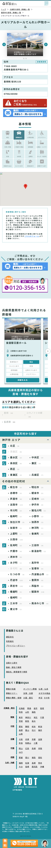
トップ (3, 9)
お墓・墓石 (28, 698)
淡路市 (17, 504)
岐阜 (34, 727)
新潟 (40, 727)
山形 (27, 712)
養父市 (16, 609)
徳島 (34, 758)
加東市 (16, 527)
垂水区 (16, 457)
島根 (34, 748)
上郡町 (16, 533)
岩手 (36, 708)
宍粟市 (16, 551)
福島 (34, 712)
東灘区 (16, 474)
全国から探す (12, 663)
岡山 (21, 748)
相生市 (16, 487)
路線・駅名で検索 (13, 667)
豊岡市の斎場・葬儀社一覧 (11, 13)
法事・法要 (28, 693)
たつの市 (17, 574)
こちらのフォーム (31, 236)
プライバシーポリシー (15, 646)
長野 (21, 730)
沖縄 (42, 767)
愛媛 (21, 758)
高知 (40, 758)
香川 (27, 758)
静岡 (27, 727)
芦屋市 (16, 498)
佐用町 (16, 545)
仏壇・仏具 (43, 689)
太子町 (16, 562)
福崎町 (16, 597)
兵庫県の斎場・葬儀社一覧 (20, 9)
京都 (34, 739)
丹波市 (17, 580)
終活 (40, 698)
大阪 (21, 739)
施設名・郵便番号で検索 (16, 672)
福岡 (21, 763)
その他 (47, 698)
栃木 (34, 721)
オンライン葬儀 (30, 689)
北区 (15, 445)
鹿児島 (35, 767)
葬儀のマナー (12, 693)
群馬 (27, 721)
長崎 (34, 763)
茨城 (21, 721)
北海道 (22, 708)
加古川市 (17, 522)
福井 (40, 730)
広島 (27, 748)
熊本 (40, 763)
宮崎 (27, 767)
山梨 (21, 734)
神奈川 (28, 717)
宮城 (42, 708)
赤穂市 (16, 493)
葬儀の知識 (11, 689)
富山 (27, 730)
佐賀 (27, 763)
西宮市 (17, 585)
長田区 (16, 463)
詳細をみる (23, 380)
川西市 (17, 539)
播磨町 (16, 591)
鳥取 (40, 748)
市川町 (16, 510)
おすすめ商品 (44, 693)
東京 (21, 717)
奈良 (21, 743)
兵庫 (27, 739)
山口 (21, 752)
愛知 (21, 727)
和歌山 (28, 743)
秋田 (21, 712)
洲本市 (16, 556)
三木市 (16, 603)
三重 (36, 743)
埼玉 (36, 717)
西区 (15, 469)
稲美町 (16, 516)
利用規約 (10, 641)
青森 (29, 708)
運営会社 (10, 637)
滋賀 (40, 739)
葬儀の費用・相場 (13, 698)
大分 (21, 767)
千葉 (42, 717)
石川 (34, 730)
